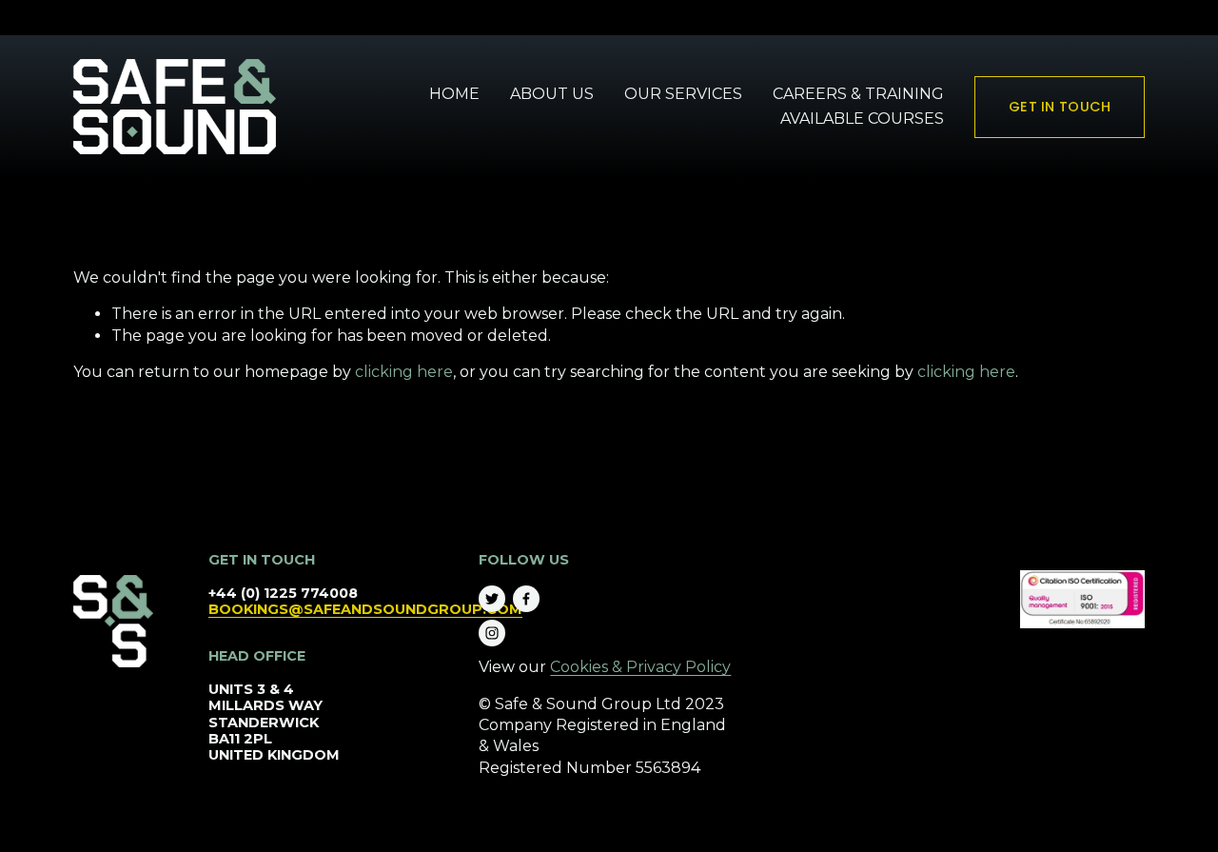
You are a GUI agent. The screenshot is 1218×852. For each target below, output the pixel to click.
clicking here (404, 372)
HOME (454, 94)
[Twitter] (492, 598)
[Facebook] (526, 598)
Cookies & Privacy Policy (640, 667)
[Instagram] (492, 633)
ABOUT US (552, 94)
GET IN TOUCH (1059, 106)
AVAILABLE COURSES (862, 118)
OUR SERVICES (683, 94)
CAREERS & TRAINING (858, 94)
